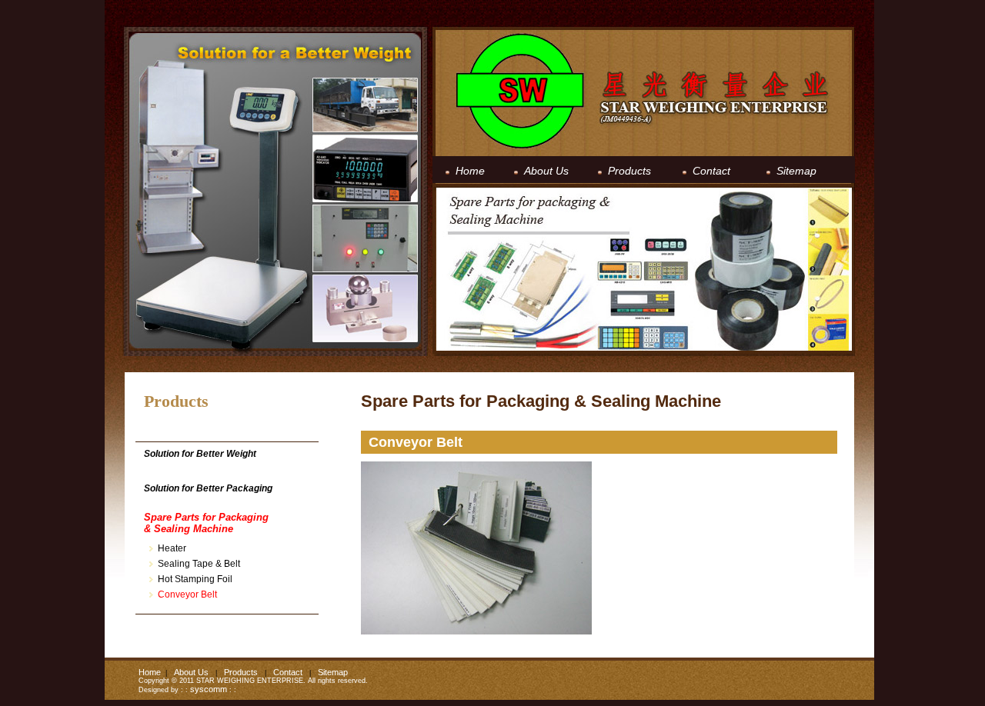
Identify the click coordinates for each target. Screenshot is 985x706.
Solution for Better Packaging (208, 488)
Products (241, 672)
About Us (191, 672)
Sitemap (333, 672)
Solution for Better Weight (200, 453)
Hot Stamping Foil (195, 579)
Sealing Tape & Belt (199, 563)
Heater (172, 548)
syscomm (208, 689)
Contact (287, 672)
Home (150, 672)
